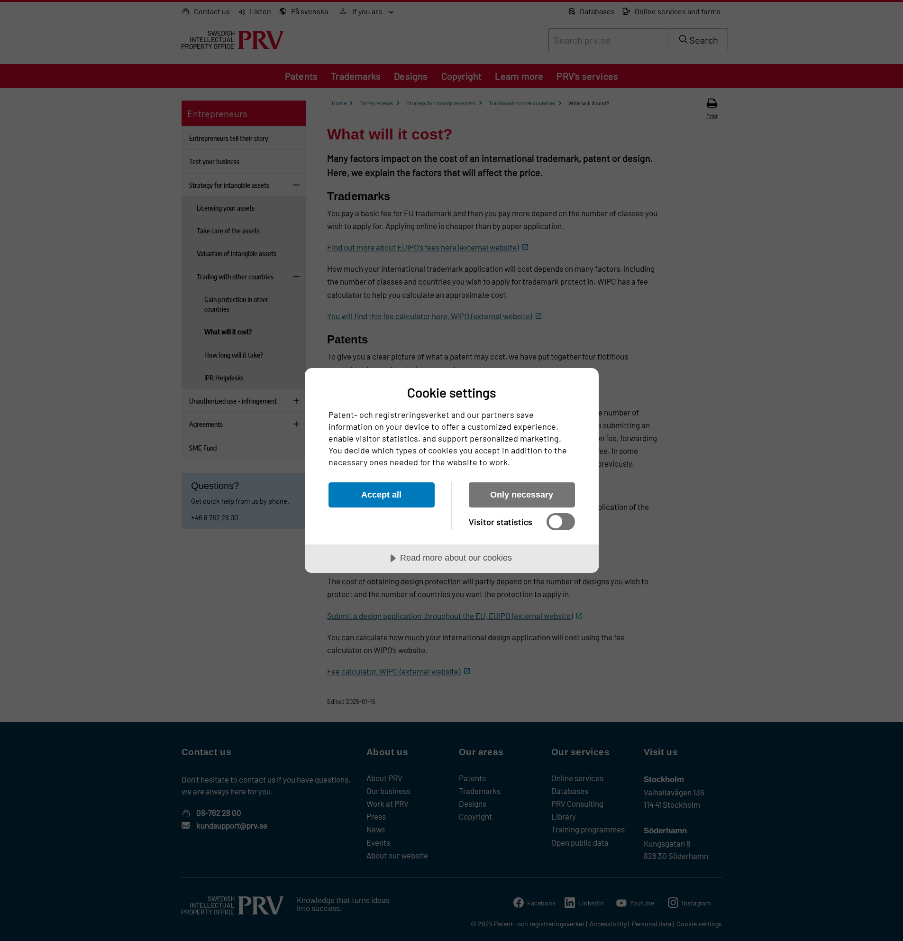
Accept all (381, 494)
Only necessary (521, 494)
